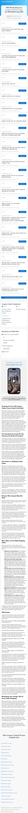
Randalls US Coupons (6, 783)
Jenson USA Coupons (6, 755)
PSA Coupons (4, 759)
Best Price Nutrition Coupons (8, 777)
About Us (3, 809)
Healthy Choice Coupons (7, 802)
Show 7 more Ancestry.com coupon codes (14, 297)
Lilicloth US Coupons (6, 746)
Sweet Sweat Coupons (6, 743)
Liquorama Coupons (6, 796)
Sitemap (11, 811)
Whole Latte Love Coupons (7, 765)
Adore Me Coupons (5, 749)
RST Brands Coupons (6, 780)
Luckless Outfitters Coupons (7, 799)
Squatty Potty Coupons (6, 790)
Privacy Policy (16, 809)
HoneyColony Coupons (6, 774)
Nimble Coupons (5, 768)
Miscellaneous (9, 18)
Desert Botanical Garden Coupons (9, 793)
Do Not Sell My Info (5, 811)
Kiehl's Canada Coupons (6, 762)
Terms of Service (9, 809)
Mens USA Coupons (5, 786)
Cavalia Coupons (5, 752)
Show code (22, 23)
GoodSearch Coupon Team (16, 16)
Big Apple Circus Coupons (7, 771)
